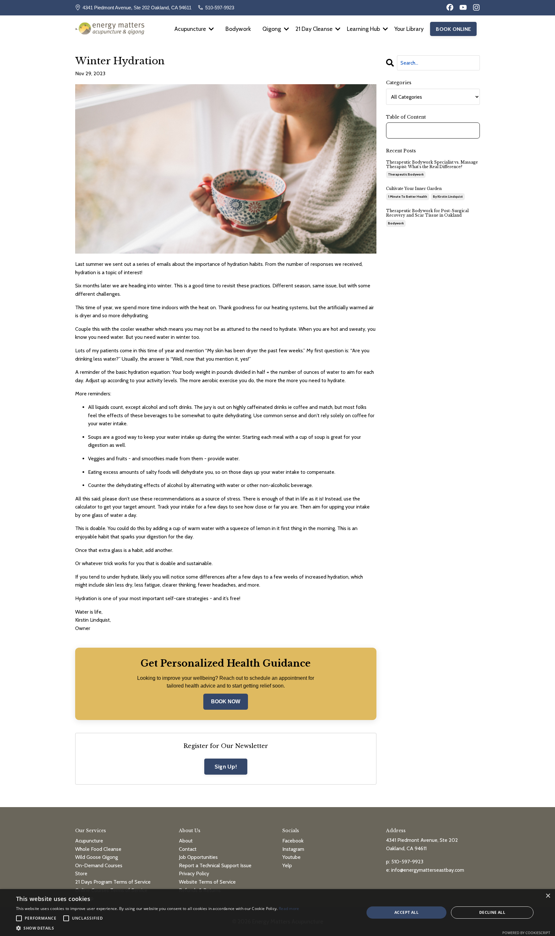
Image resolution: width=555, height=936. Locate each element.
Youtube (291, 857)
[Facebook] (450, 7)
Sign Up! (226, 766)
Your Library (409, 28)
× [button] (547, 896)
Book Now (225, 701)
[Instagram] (476, 7)
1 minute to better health (407, 196)
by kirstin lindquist (448, 196)
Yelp (287, 865)
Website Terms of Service (207, 882)
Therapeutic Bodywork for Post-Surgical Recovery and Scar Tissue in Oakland (427, 213)
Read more (289, 908)
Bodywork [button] (238, 28)
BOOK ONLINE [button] (453, 29)
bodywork (396, 223)
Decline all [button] (492, 912)
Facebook (293, 841)
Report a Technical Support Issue (215, 865)
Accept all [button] (406, 912)
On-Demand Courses (98, 865)
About (186, 841)
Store (81, 873)
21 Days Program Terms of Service (113, 882)
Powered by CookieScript (526, 932)
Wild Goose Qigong (96, 857)
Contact (188, 849)
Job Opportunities (198, 857)
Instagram (293, 849)
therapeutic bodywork (406, 174)
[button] (157, 928)
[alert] (277, 912)
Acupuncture (89, 841)
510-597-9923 (219, 7)
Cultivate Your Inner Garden (414, 188)
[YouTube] (463, 7)
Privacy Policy (194, 873)
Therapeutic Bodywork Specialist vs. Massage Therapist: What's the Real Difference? (432, 164)
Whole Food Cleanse (98, 849)
